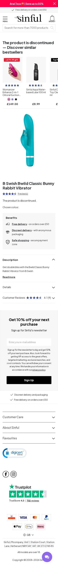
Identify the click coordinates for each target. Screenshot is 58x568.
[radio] (6, 85)
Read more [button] (9, 276)
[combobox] (26, 28)
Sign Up (29, 380)
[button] (54, 3)
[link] (8, 99)
